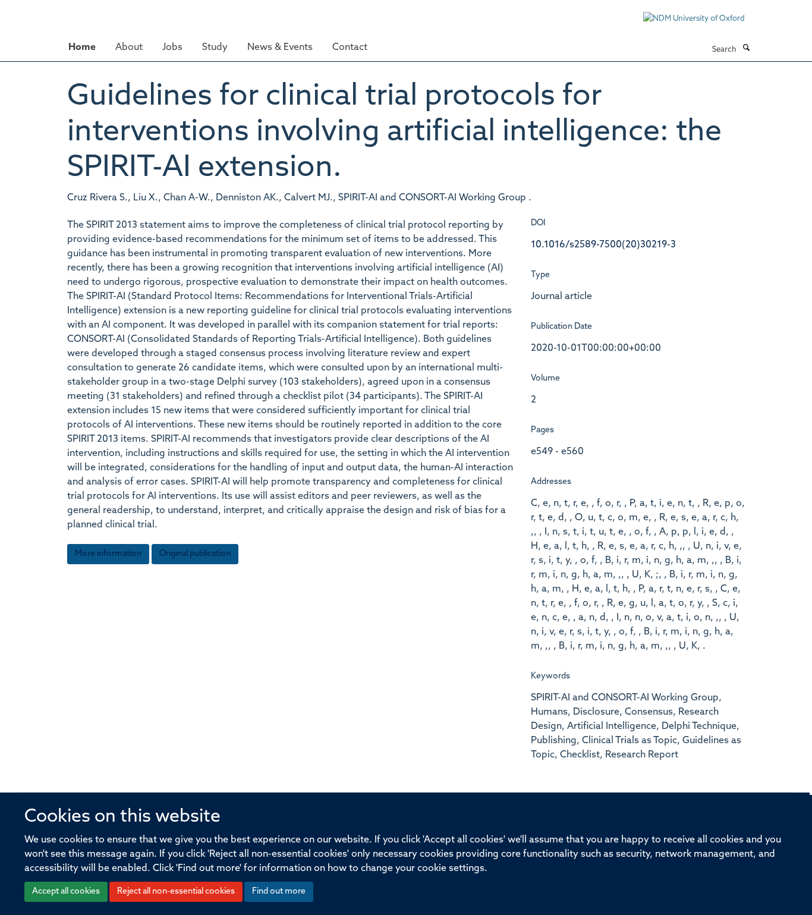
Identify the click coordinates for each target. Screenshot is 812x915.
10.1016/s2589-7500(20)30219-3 (603, 245)
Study (215, 47)
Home (82, 47)
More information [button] (108, 553)
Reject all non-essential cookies (176, 891)
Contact (349, 47)
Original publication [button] (195, 553)
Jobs (172, 47)
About (129, 47)
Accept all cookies (66, 891)
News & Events (280, 47)
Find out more (279, 891)
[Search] (746, 48)
